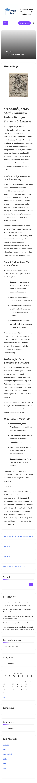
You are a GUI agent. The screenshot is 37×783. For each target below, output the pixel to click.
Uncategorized (8, 663)
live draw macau (16, 536)
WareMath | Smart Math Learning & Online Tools (27, 11)
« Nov (5, 697)
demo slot (6, 536)
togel (5, 749)
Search (7, 577)
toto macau (13, 566)
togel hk (6, 745)
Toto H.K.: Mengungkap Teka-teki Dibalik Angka (18, 623)
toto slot (6, 566)
